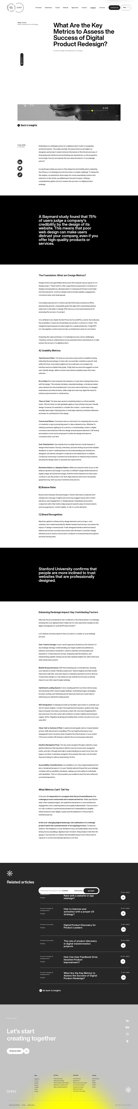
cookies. (65, 890)
